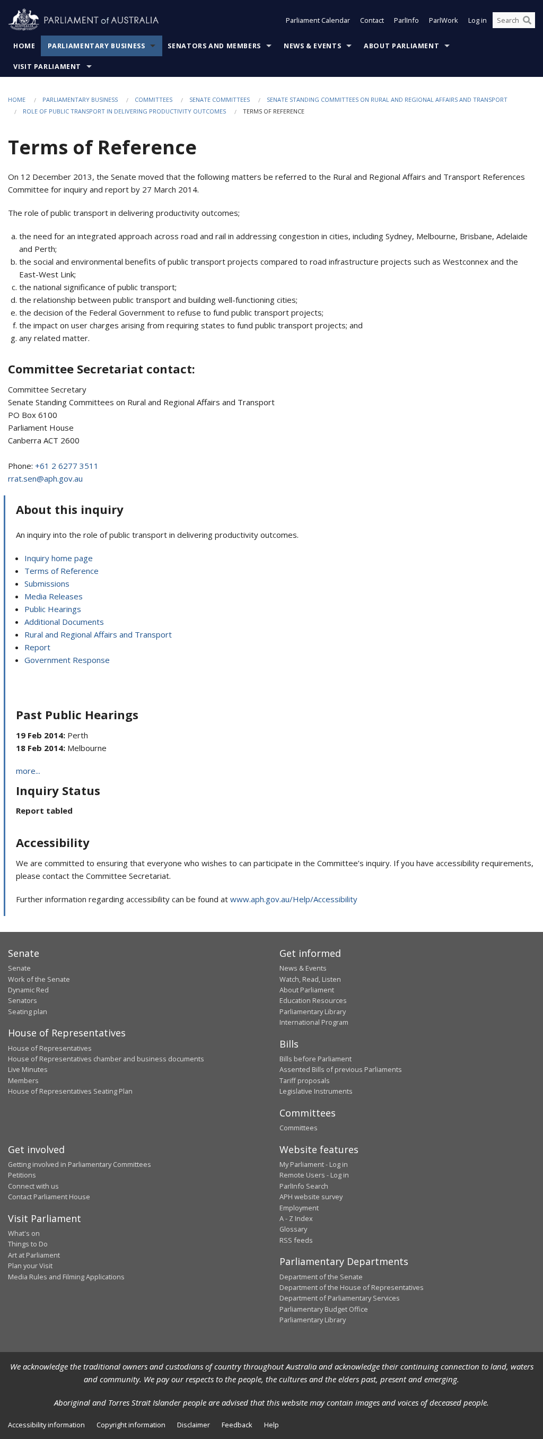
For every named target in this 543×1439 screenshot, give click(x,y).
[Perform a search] (527, 20)
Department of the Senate (321, 1276)
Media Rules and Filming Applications (66, 1276)
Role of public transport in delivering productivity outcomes (124, 111)
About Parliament (401, 45)
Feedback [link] (237, 1424)
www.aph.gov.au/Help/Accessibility (293, 899)
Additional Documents (64, 621)
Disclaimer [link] (193, 1424)
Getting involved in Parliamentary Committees (79, 1164)
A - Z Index (296, 1218)
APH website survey (311, 1196)
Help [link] (271, 1424)
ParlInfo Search (303, 1186)
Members (23, 1080)
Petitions (22, 1175)
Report (37, 647)
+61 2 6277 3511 (67, 465)
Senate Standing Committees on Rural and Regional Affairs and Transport (387, 99)
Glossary (293, 1229)
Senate (19, 968)
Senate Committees (219, 99)
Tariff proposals (304, 1080)
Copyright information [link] (131, 1424)
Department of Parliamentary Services (339, 1298)
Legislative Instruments (316, 1091)
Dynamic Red (28, 990)
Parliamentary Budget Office (323, 1309)
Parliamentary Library (312, 1011)
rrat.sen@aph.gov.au (45, 478)
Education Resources (313, 1000)
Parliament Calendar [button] (318, 20)
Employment (299, 1208)
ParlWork (443, 20)
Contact (372, 20)
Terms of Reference (61, 570)
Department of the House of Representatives (351, 1287)
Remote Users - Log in (314, 1175)
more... (28, 770)
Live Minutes (28, 1069)
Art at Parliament (34, 1255)
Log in (477, 20)
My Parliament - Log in (313, 1164)
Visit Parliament (47, 66)
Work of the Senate (39, 979)
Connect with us (33, 1186)
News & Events (312, 45)
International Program (313, 1022)
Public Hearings (52, 609)
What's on (24, 1233)
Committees (153, 99)
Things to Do (28, 1244)
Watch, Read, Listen (310, 979)
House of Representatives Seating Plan (70, 1091)
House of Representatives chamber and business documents (106, 1058)
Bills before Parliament (315, 1058)
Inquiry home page (58, 558)
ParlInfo (406, 20)
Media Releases (53, 596)
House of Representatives (50, 1048)
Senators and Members (214, 45)
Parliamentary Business (96, 45)
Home (24, 45)
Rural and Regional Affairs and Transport (98, 634)
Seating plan (27, 1011)
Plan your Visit (30, 1265)
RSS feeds (296, 1240)
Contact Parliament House (49, 1196)
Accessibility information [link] (46, 1424)
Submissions (46, 583)
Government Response (67, 660)
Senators (22, 1000)
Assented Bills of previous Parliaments (340, 1069)
